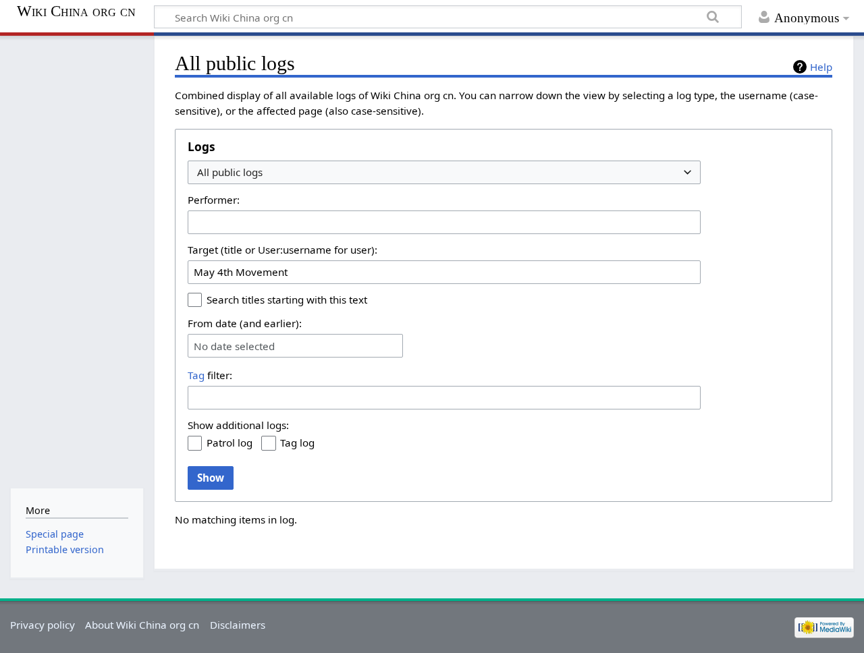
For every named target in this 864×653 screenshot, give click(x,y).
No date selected (234, 346)
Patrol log (229, 442)
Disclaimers (237, 624)
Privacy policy (42, 624)
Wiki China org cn (76, 11)
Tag (196, 375)
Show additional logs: (238, 425)
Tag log (297, 442)
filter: (210, 375)
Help (821, 67)
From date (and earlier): (245, 323)
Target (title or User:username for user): (282, 249)
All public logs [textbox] (230, 172)
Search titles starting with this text (287, 299)
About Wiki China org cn (142, 624)
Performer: (214, 199)
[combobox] (444, 172)
